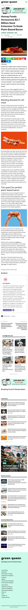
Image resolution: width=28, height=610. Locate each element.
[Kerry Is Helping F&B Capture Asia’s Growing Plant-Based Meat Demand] (4, 513)
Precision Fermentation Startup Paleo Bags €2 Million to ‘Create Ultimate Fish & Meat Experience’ (21, 326)
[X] (3, 61)
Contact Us (4, 595)
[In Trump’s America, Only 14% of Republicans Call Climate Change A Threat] (4, 525)
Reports (3, 579)
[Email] (13, 58)
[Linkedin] (3, 58)
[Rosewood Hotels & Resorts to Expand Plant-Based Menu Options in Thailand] (20, 343)
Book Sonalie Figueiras (7, 590)
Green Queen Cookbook (7, 582)
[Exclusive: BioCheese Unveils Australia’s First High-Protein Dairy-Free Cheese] (4, 438)
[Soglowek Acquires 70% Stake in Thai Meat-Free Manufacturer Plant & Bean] (7, 360)
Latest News (5, 570)
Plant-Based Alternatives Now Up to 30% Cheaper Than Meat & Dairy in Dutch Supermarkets (17, 423)
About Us (4, 592)
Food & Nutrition (10, 32)
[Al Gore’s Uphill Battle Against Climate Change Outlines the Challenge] (4, 546)
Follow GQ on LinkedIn (7, 573)
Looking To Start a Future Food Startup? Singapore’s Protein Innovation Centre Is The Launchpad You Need (17, 490)
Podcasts (4, 577)
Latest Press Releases (7, 588)
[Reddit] (18, 58)
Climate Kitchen (6, 597)
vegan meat (13, 316)
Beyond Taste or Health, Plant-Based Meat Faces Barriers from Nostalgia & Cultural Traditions (16, 404)
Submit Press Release (7, 586)
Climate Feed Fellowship (7, 581)
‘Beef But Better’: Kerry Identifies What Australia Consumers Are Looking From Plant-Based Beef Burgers (17, 506)
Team (3, 594)
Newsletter (4, 572)
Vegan (16, 32)
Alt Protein (3, 32)
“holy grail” (4, 264)
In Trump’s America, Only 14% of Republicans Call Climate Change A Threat (16, 525)
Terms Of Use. (15, 607)
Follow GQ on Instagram (7, 575)
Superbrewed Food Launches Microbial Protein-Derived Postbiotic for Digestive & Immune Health (17, 430)
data (13, 201)
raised (15, 89)
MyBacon (18, 242)
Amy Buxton (6, 283)
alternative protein (7, 316)
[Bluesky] (8, 61)
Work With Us (5, 585)
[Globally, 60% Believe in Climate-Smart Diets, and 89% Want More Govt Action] (4, 532)
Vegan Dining (17, 339)
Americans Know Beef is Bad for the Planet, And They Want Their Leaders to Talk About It (17, 538)
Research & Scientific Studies (8, 339)
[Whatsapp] (8, 58)
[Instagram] (23, 58)
